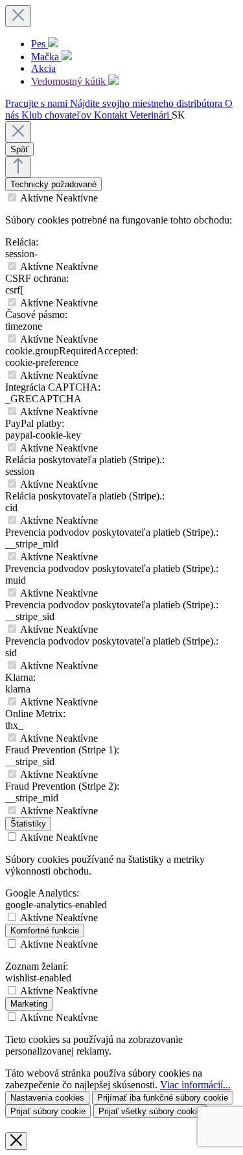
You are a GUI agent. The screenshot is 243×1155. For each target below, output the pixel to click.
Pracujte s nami (37, 103)
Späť (19, 149)
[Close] (18, 132)
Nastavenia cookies (47, 1098)
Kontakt (112, 114)
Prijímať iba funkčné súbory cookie (162, 1098)
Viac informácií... (195, 1084)
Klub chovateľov (57, 114)
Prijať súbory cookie (48, 1111)
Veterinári (151, 114)
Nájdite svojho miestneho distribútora (147, 103)
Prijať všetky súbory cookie (150, 1111)
